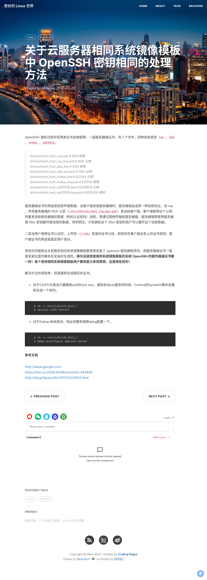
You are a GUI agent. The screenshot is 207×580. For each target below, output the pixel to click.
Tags (177, 5)
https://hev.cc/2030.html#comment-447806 (58, 372)
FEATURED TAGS (36, 490)
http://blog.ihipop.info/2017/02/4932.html (57, 378)
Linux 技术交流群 (73, 520)
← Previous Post (44, 396)
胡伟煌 (118, 559)
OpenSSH (45, 37)
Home (143, 5)
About (160, 5)
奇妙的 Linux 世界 (19, 6)
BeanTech (83, 559)
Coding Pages (127, 554)
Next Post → (159, 396)
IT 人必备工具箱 (49, 520)
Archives (196, 5)
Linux (30, 37)
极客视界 (30, 520)
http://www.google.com (43, 367)
